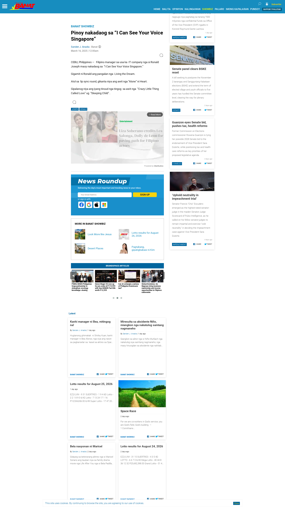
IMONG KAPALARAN (237, 9)
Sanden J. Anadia (80, 46)
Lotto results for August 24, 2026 (142, 446)
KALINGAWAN (193, 9)
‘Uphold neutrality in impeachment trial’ (185, 196)
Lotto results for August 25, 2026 (91, 384)
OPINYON (177, 9)
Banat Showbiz (82, 26)
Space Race (128, 411)
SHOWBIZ (207, 9)
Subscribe (276, 4)
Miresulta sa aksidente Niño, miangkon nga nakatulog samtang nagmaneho (142, 325)
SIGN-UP (145, 194)
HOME (157, 9)
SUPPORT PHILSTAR (272, 9)
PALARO (219, 9)
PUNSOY (255, 9)
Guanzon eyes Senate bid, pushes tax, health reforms (189, 124)
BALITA (166, 9)
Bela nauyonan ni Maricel (86, 446)
